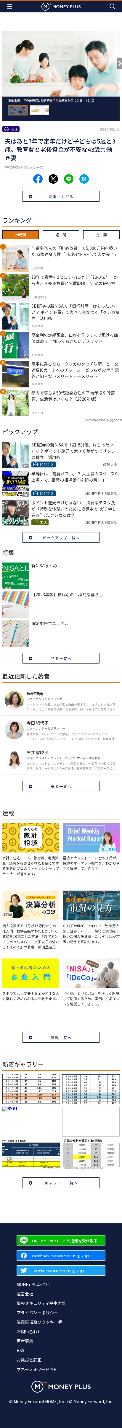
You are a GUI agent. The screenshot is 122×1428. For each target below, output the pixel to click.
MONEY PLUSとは (33, 1284)
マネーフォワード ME (36, 1369)
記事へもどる (61, 196)
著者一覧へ (61, 786)
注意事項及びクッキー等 (39, 1322)
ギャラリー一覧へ (61, 1182)
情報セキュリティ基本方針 (41, 1303)
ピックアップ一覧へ (61, 537)
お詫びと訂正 (29, 1360)
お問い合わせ (29, 1331)
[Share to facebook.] (38, 179)
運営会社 (25, 1294)
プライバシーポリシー (37, 1312)
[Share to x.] (53, 179)
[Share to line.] (68, 179)
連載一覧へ (61, 1037)
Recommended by (97, 420)
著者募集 (25, 1341)
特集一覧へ (61, 658)
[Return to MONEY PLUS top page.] (61, 6)
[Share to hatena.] (84, 179)
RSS (20, 1350)
